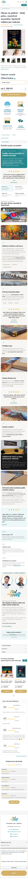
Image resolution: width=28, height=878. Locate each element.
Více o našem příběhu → (7, 626)
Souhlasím (14, 873)
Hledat (24, 5)
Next (26, 660)
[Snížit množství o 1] (25, 90)
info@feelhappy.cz (17, 565)
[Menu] (26, 2)
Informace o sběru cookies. (7, 861)
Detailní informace (4, 69)
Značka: (4, 138)
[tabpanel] (7, 678)
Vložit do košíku (15, 94)
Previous (23, 660)
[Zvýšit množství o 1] (25, 89)
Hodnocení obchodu (14, 761)
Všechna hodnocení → (14, 182)
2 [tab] (14, 695)
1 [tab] (13, 695)
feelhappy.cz (15, 836)
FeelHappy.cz (15, 834)
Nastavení (14, 867)
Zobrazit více (14, 802)
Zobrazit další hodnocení (21, 756)
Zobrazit (7, 691)
